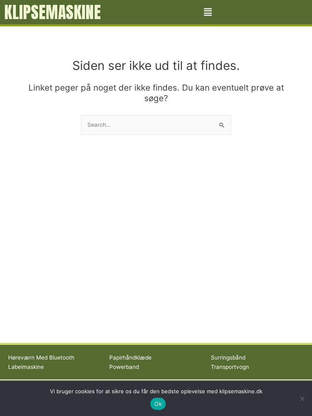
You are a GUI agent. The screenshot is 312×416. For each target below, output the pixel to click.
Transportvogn (230, 367)
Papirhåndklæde (130, 357)
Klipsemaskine (52, 12)
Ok (158, 404)
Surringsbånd (228, 357)
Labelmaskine (26, 367)
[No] (302, 398)
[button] (208, 12)
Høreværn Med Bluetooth (41, 357)
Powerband (124, 367)
